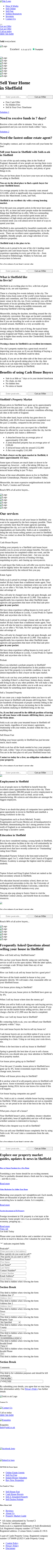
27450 (3, 1381)
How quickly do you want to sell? (15, 1254)
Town (2, 1311)
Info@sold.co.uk (7, 1427)
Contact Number (8, 1270)
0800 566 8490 (7, 1415)
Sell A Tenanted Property (17, 1497)
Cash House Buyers (14, 1494)
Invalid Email (6, 1343)
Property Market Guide (16, 1516)
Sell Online (11, 8)
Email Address (7, 1276)
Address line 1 (7, 1295)
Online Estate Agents (15, 1472)
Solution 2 (4, 131)
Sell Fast (9, 11)
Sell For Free (11, 1475)
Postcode (4, 1248)
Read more (5, 1183)
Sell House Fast (13, 1491)
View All (4, 1229)
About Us (10, 1513)
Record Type (6, 1335)
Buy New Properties (15, 1480)
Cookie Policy (12, 1543)
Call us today (6, 31)
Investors (10, 16)
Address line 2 (6, 1303)
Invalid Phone (6, 1351)
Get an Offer (5, 26)
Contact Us (11, 19)
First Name (5, 1259)
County (3, 1327)
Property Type (6, 1319)
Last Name (5, 1265)
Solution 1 (4, 112)
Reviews (9, 1511)
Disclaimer (10, 1548)
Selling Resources (14, 14)
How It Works (12, 6)
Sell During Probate (14, 1499)
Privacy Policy (31, 1389)
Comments (5, 1367)
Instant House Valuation (16, 1478)
